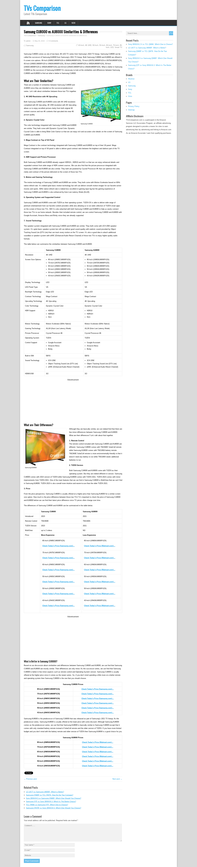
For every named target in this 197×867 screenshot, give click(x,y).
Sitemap (131, 110)
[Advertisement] (73, 400)
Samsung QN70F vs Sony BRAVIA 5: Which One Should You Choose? (53, 808)
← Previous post (30, 779)
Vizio (73, 22)
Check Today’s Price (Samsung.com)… (97, 689)
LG (65, 22)
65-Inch (109, 45)
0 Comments (53, 41)
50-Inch (95, 45)
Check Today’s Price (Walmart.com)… (97, 742)
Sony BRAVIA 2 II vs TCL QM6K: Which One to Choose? (150, 44)
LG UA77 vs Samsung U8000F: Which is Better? (45, 792)
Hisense (131, 79)
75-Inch (116, 45)
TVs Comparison (42, 8)
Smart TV (118, 47)
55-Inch (102, 45)
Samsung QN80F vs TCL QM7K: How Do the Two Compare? (49, 795)
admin (28, 41)
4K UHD (88, 45)
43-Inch (81, 45)
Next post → (117, 779)
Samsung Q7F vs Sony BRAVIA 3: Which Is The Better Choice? (51, 801)
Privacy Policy (133, 106)
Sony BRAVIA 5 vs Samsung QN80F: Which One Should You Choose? (53, 798)
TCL (57, 22)
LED (112, 47)
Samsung (38, 22)
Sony (49, 22)
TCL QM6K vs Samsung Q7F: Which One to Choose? (47, 805)
